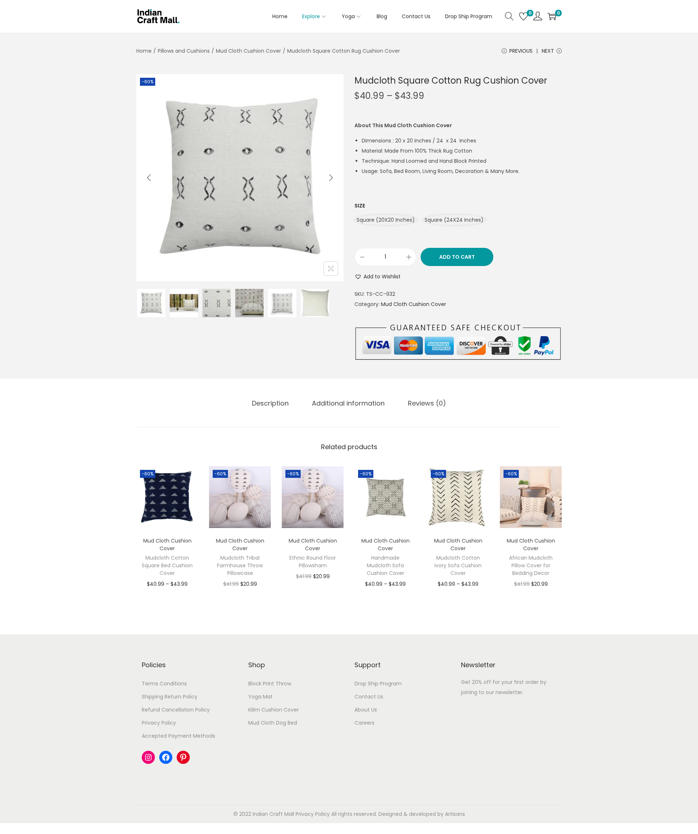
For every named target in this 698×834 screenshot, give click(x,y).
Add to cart (457, 257)
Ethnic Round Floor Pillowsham (312, 806)
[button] (377, 276)
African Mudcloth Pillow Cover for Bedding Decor (531, 810)
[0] (523, 16)
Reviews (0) (427, 403)
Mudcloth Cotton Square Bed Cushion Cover (167, 810)
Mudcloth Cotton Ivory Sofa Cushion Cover (458, 810)
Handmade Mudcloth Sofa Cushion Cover (385, 810)
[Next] (331, 178)
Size (359, 205)
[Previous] (149, 178)
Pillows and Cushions (184, 51)
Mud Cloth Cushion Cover (248, 51)
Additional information (348, 403)
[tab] (270, 403)
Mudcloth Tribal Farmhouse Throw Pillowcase (240, 810)
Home (144, 51)
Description (270, 403)
